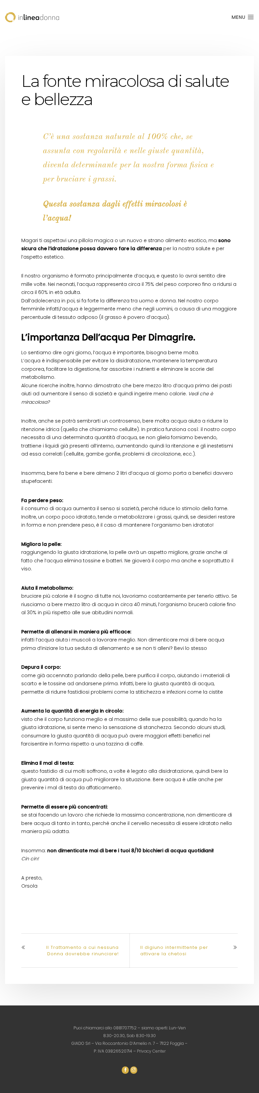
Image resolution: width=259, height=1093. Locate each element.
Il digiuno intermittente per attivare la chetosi (174, 951)
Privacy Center (151, 1051)
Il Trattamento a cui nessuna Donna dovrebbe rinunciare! (82, 951)
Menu (239, 17)
